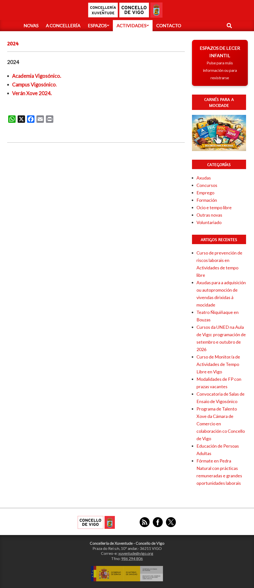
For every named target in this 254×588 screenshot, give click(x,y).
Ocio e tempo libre (214, 207)
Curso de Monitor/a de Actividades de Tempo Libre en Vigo (218, 364)
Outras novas (209, 215)
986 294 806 (132, 558)
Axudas (203, 177)
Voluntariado (209, 222)
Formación (206, 200)
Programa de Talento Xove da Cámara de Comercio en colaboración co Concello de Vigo (220, 423)
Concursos (206, 185)
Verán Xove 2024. (32, 93)
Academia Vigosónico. (36, 76)
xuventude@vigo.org (135, 553)
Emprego (205, 192)
